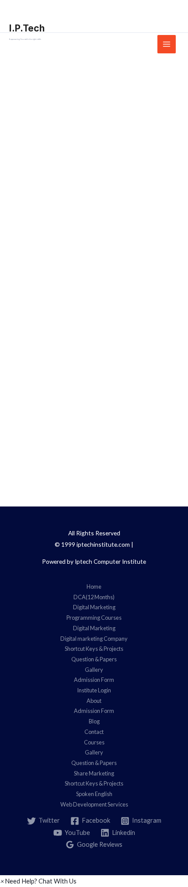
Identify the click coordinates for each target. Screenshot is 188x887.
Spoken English (94, 793)
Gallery (94, 669)
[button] (38, 881)
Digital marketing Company (94, 638)
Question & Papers (94, 659)
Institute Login (94, 690)
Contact (94, 731)
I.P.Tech (27, 28)
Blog (94, 721)
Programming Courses (94, 617)
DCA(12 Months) (94, 597)
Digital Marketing (94, 607)
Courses (94, 742)
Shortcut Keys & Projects (94, 648)
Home (94, 586)
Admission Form (94, 679)
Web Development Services (94, 804)
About (94, 700)
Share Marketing (94, 773)
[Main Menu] (166, 44)
